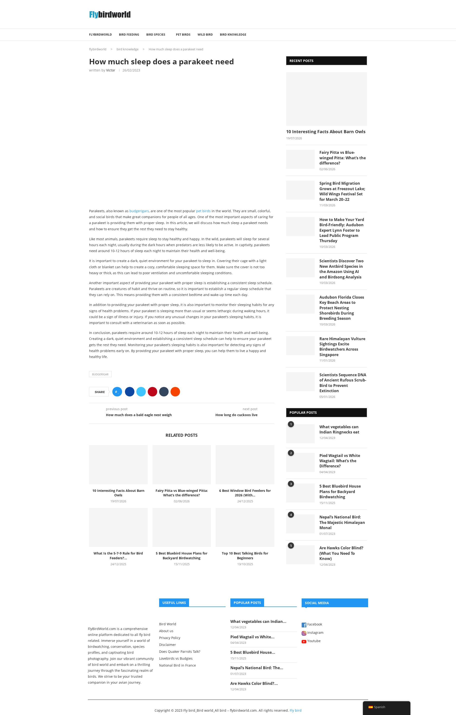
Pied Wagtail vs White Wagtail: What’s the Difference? (339, 461)
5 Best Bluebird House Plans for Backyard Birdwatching (181, 555)
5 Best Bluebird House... (252, 652)
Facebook (314, 624)
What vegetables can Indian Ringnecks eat (339, 429)
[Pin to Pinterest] (152, 391)
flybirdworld (97, 49)
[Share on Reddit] (175, 391)
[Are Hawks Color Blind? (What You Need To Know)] (300, 554)
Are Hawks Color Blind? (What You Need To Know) (341, 553)
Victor (110, 70)
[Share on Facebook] (129, 391)
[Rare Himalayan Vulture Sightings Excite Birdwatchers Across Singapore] (300, 345)
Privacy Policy (169, 638)
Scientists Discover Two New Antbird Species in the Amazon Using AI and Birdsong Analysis (341, 268)
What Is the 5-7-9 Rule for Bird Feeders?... (118, 555)
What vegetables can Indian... (258, 621)
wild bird (205, 35)
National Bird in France (177, 665)
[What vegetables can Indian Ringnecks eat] (300, 433)
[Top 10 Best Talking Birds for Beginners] (245, 527)
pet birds (183, 35)
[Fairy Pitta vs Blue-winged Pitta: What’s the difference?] (181, 464)
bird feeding (129, 35)
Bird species (155, 35)
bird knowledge (233, 35)
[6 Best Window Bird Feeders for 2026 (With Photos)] (245, 464)
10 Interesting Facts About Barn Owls (118, 493)
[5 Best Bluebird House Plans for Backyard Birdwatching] (181, 527)
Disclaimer (167, 644)
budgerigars (139, 211)
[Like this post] (118, 392)
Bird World (167, 624)
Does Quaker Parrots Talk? (179, 651)
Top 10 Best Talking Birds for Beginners (245, 555)
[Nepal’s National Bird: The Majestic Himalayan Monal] (300, 523)
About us (166, 631)
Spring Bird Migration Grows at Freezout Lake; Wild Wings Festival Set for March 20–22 (342, 191)
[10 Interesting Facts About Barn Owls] (118, 464)
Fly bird (296, 710)
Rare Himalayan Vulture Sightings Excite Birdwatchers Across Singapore (342, 346)
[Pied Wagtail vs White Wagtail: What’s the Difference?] (300, 462)
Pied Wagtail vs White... (252, 637)
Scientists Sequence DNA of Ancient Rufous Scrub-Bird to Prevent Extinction (342, 382)
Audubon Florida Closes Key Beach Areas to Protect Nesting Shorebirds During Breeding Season (341, 308)
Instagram (314, 633)
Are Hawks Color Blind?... (254, 683)
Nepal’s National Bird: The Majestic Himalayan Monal (342, 522)
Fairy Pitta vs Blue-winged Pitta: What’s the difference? (182, 493)
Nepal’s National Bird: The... (256, 667)
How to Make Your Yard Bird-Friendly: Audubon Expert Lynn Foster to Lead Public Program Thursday (341, 230)
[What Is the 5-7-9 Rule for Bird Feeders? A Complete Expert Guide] (118, 527)
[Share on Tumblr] (164, 391)
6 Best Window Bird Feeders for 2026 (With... (245, 493)
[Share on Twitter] (141, 391)
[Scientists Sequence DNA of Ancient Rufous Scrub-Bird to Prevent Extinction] (300, 381)
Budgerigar (100, 374)
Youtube (313, 641)
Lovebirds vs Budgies (176, 658)
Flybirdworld (100, 35)
